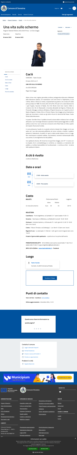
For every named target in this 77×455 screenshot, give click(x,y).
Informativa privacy (44, 433)
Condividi (60, 27)
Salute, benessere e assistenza (46, 411)
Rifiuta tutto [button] (44, 448)
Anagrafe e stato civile (25, 403)
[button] (38, 452)
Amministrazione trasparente (46, 427)
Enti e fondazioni (5, 411)
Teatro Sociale (35, 263)
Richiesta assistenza (25, 435)
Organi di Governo (5, 403)
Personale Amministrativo (7, 417)
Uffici (2, 409)
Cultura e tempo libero (25, 406)
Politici (2, 414)
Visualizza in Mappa (50, 278)
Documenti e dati (5, 419)
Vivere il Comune (12, 20)
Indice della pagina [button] (9, 72)
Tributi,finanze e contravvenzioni (47, 406)
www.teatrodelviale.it (45, 248)
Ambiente (41, 409)
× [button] (75, 438)
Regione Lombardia (6, 2)
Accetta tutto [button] (32, 448)
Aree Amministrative (6, 406)
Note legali (41, 435)
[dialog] (38, 446)
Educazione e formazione (45, 401)
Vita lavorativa (23, 409)
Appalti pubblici (24, 414)
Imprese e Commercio (25, 411)
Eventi (20, 20)
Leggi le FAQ (23, 433)
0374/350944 (45, 298)
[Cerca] (74, 8)
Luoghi (59, 416)
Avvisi (59, 409)
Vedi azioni (67, 27)
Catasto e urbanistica (25, 417)
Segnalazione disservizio (26, 430)
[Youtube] (60, 8)
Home (4, 20)
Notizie (59, 403)
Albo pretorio (42, 430)
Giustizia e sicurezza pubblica (46, 403)
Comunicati (61, 406)
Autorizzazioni (42, 414)
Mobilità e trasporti (25, 419)
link (53, 445)
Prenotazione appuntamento (27, 427)
